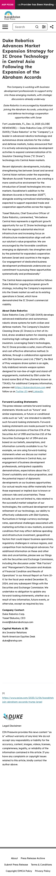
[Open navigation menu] (5, 27)
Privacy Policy (42, 871)
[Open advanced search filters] (43, 27)
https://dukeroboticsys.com (30, 387)
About (14, 858)
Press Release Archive (33, 858)
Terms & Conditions (41, 864)
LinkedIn (38, 391)
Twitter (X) (21, 391)
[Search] (36, 27)
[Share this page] (52, 27)
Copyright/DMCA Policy (19, 871)
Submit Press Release (16, 864)
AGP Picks (7, 4)
